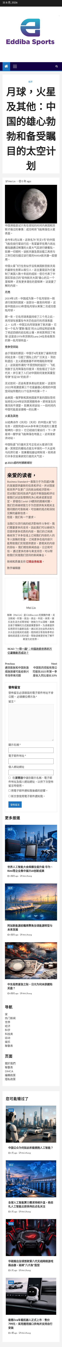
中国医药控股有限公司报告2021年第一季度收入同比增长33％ (45, 669)
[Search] (57, 66)
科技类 (9, 1033)
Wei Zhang (27, 876)
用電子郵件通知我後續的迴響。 (29, 790)
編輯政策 (10, 1075)
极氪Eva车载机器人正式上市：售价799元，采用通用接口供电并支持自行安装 (30, 1323)
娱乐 (7, 1041)
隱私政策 (10, 1079)
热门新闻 (10, 1018)
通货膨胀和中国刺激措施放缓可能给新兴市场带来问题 (17, 669)
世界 (7, 1022)
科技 (11, 1110)
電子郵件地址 (17, 755)
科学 (7, 1029)
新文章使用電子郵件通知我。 (28, 796)
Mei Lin (12, 181)
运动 (7, 1037)
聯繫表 (9, 1045)
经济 (30, 82)
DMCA (9, 1071)
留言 (11, 701)
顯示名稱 (14, 744)
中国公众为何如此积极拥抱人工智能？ (30, 1147)
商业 (11, 1165)
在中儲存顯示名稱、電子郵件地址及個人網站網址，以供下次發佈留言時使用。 (30, 781)
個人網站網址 (16, 766)
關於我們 (10, 1063)
